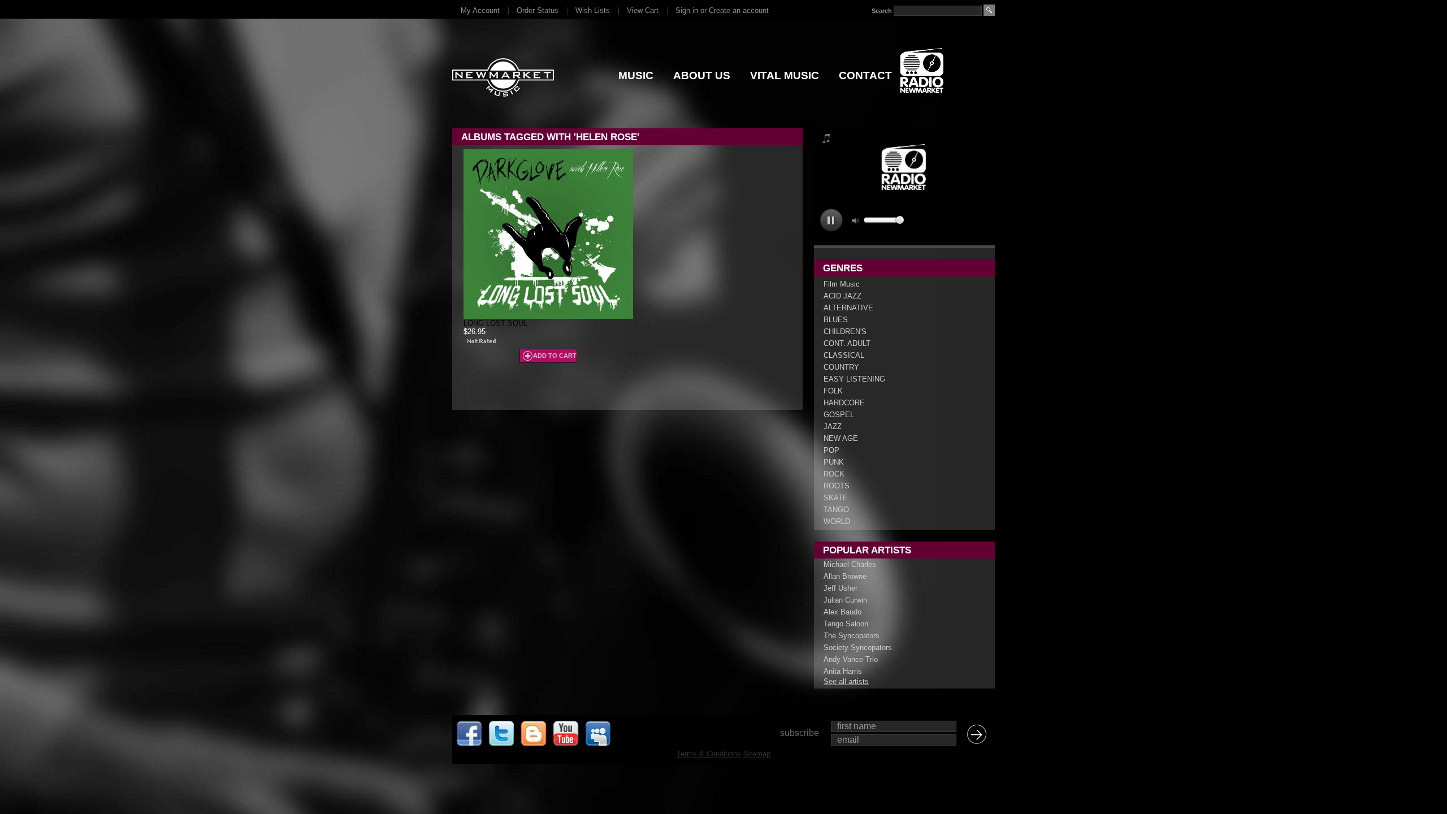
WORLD (837, 521)
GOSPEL (839, 414)
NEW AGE (841, 438)
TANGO (836, 509)
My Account (480, 10)
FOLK (833, 391)
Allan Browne (845, 576)
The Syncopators (852, 635)
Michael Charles (850, 564)
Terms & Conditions (709, 754)
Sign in (686, 10)
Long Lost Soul (495, 323)
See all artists (846, 681)
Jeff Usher (840, 588)
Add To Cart (555, 355)
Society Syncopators (858, 647)
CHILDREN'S (845, 331)
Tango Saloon (846, 624)
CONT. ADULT (847, 343)
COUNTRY (841, 367)
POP (831, 450)
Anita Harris (843, 671)
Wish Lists (592, 10)
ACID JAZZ (842, 296)
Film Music (842, 284)
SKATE (836, 497)
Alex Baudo (842, 612)
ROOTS (837, 486)
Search (882, 10)
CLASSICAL (844, 355)
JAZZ (833, 426)
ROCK (834, 474)
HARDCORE (844, 403)
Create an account (739, 10)
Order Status (537, 10)
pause (831, 220)
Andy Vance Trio (851, 659)
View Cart (642, 10)
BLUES (836, 319)
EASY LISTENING (854, 379)
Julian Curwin (845, 600)
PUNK (834, 462)
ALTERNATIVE (848, 308)
